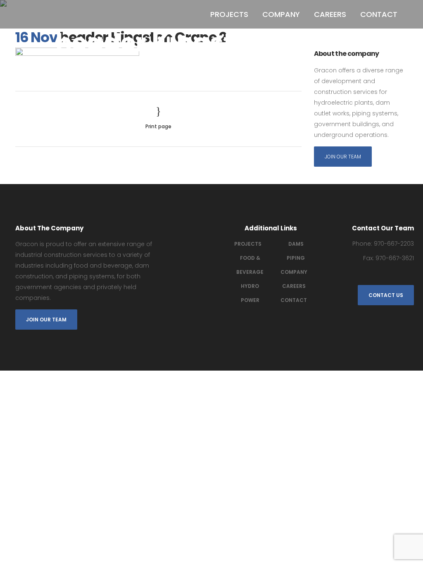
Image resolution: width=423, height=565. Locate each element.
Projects (247, 243)
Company (293, 271)
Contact (293, 300)
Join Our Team (343, 156)
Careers (294, 286)
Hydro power (250, 293)
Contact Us (385, 295)
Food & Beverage (250, 264)
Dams (296, 243)
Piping (296, 257)
